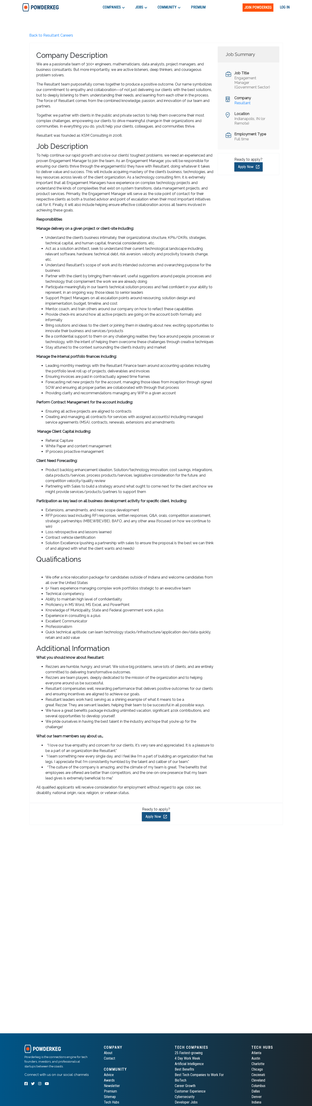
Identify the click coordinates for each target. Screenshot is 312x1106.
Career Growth (185, 1086)
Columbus (258, 1086)
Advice (109, 1075)
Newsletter (112, 1086)
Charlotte (257, 1064)
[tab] (40, 7)
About (108, 1053)
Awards (109, 1080)
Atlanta (256, 1053)
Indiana (256, 1102)
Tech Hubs (111, 1102)
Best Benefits (184, 1069)
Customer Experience (190, 1091)
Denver (256, 1097)
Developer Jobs (186, 1102)
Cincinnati (258, 1075)
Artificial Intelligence (189, 1064)
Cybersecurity (185, 1097)
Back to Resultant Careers (51, 35)
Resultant (242, 103)
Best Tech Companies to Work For (199, 1075)
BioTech (180, 1080)
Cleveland (258, 1080)
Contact (109, 1058)
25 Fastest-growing (189, 1053)
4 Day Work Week (187, 1058)
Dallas (255, 1091)
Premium (110, 1091)
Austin (255, 1058)
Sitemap (110, 1097)
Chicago (257, 1069)
